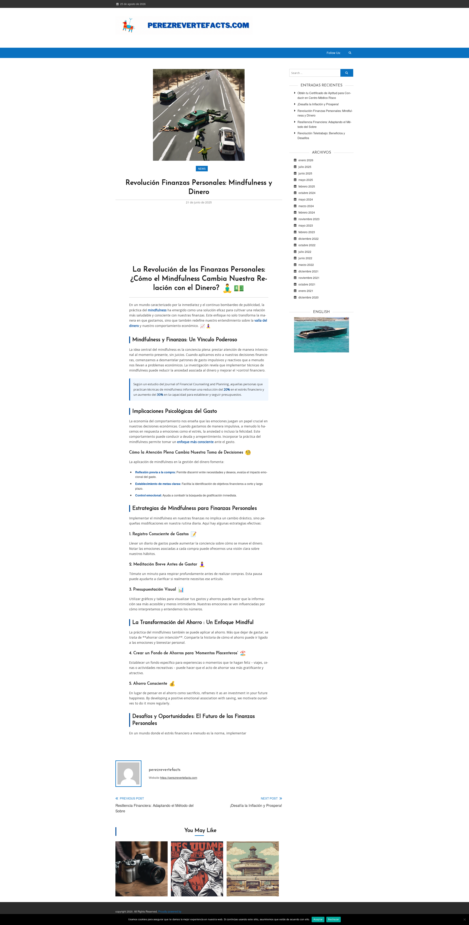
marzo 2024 (306, 206)
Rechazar (333, 919)
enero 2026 (305, 160)
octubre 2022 (306, 245)
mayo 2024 (305, 199)
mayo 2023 (305, 225)
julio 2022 (304, 252)
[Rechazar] (464, 919)
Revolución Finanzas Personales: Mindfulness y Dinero (325, 113)
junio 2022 (305, 258)
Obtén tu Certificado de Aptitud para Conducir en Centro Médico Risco (324, 95)
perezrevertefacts (164, 770)
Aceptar (318, 919)
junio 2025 (305, 173)
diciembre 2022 (308, 238)
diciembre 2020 (308, 297)
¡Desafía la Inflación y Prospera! (318, 104)
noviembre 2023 (309, 219)
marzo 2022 (306, 265)
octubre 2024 (306, 193)
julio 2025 (304, 167)
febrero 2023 (306, 232)
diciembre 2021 (308, 271)
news (202, 168)
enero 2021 (305, 291)
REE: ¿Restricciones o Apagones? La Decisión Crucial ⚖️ (141, 878)
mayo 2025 (305, 180)
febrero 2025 (306, 186)
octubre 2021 (306, 284)
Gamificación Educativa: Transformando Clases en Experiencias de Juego (252, 878)
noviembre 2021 (309, 278)
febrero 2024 (306, 212)
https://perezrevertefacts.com (178, 777)
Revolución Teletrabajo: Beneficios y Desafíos (321, 135)
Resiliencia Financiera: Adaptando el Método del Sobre (324, 124)
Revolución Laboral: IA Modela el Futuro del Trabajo (197, 878)
